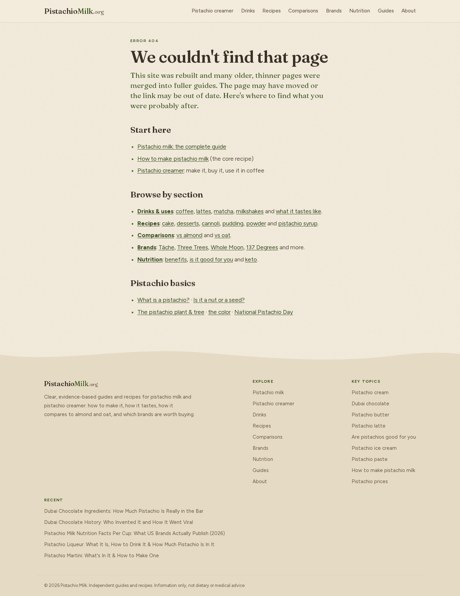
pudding (232, 223)
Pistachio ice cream (374, 448)
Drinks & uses (155, 211)
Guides (386, 11)
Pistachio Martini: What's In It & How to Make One (101, 556)
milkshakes (250, 211)
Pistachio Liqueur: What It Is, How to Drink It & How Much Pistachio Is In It (129, 544)
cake (168, 223)
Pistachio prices (370, 481)
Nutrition (359, 11)
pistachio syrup (298, 223)
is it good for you (211, 259)
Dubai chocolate (370, 404)
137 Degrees (262, 247)
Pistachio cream (370, 392)
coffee (185, 211)
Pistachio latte (369, 426)
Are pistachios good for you (384, 437)
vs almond (189, 235)
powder (256, 223)
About (408, 11)
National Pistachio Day (263, 312)
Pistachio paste (370, 459)
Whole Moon (227, 247)
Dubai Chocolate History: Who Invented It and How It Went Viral (118, 522)
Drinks (248, 11)
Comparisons (303, 11)
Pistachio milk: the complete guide (181, 146)
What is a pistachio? (163, 299)
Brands (334, 11)
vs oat (222, 235)
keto (251, 259)
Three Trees (192, 247)
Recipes (271, 11)
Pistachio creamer (212, 11)
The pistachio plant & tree (170, 312)
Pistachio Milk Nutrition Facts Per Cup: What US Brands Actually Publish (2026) (134, 533)
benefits (176, 259)
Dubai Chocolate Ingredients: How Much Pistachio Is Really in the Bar (123, 511)
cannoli (211, 223)
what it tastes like (298, 211)
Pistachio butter (370, 415)
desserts (188, 223)
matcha (223, 211)
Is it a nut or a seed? (219, 299)
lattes (203, 211)
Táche (166, 247)
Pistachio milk (268, 392)
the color (219, 312)
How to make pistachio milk (173, 158)
